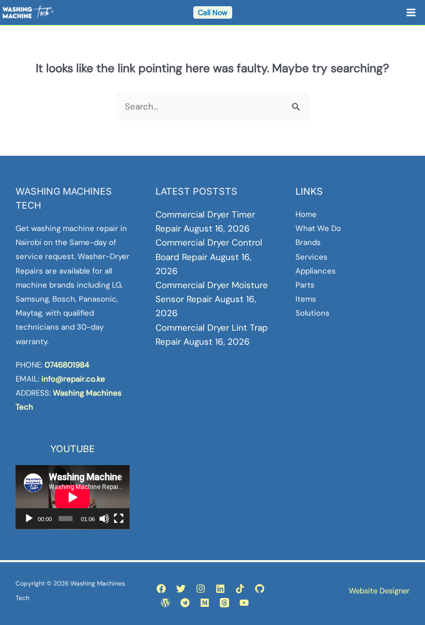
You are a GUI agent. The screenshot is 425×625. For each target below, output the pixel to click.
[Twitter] (181, 588)
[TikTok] (240, 588)
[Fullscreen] (119, 518)
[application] (73, 497)
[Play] (29, 518)
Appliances (315, 271)
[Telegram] (185, 602)
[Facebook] (161, 588)
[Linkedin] (220, 588)
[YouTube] (244, 602)
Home (306, 214)
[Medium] (204, 602)
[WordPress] (165, 602)
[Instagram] (200, 588)
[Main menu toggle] (411, 12)
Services (311, 257)
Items (305, 299)
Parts (305, 285)
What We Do (318, 228)
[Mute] (104, 518)
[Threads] (224, 602)
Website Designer (379, 591)
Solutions (312, 313)
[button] (212, 12)
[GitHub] (259, 588)
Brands (308, 242)
